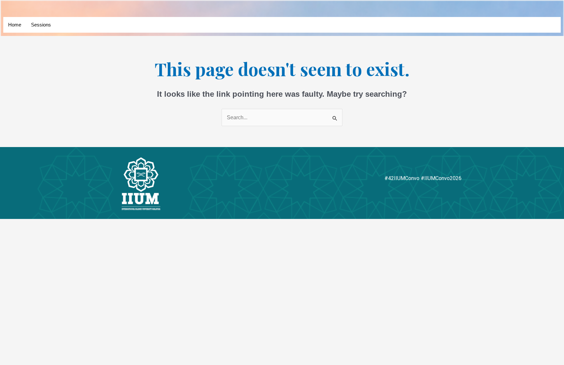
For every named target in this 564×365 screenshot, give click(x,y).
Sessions (41, 24)
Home (14, 24)
